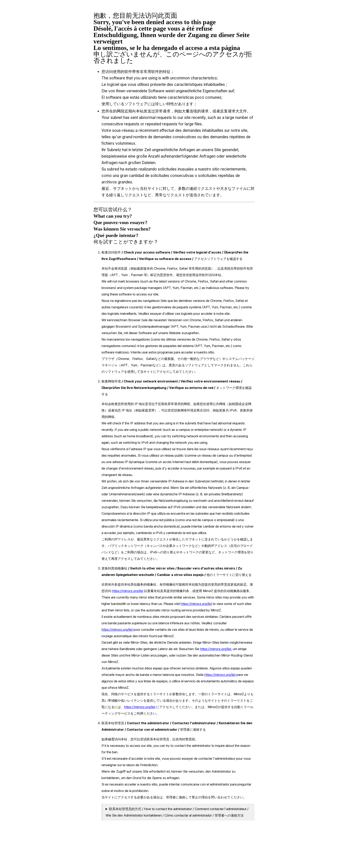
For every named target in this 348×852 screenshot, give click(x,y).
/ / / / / (177, 812)
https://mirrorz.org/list (127, 591)
